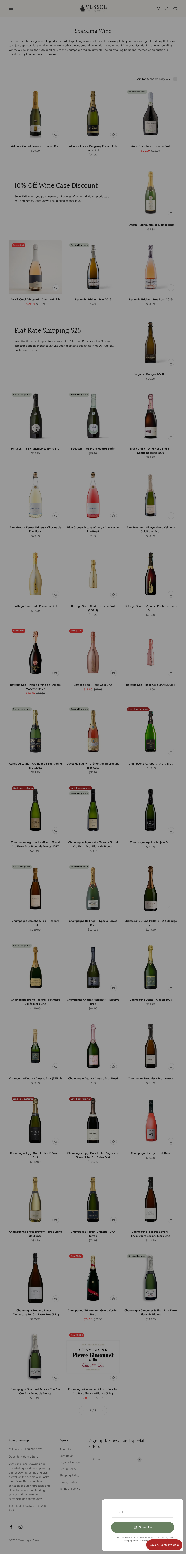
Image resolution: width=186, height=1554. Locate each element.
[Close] (175, 1507)
